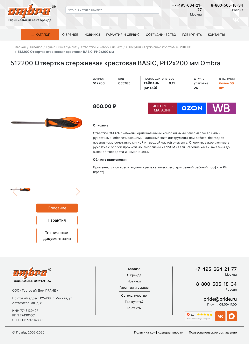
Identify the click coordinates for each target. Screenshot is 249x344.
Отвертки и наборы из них (101, 47)
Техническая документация (57, 235)
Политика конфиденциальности (158, 332)
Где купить (192, 35)
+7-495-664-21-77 (187, 7)
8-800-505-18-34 (227, 5)
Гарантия (57, 220)
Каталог (43, 35)
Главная (19, 47)
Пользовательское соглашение (213, 332)
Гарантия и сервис (123, 35)
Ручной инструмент (61, 47)
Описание (57, 208)
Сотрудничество (161, 35)
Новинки (92, 35)
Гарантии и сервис (134, 287)
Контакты (216, 35)
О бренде (70, 35)
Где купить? (134, 302)
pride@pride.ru (220, 299)
